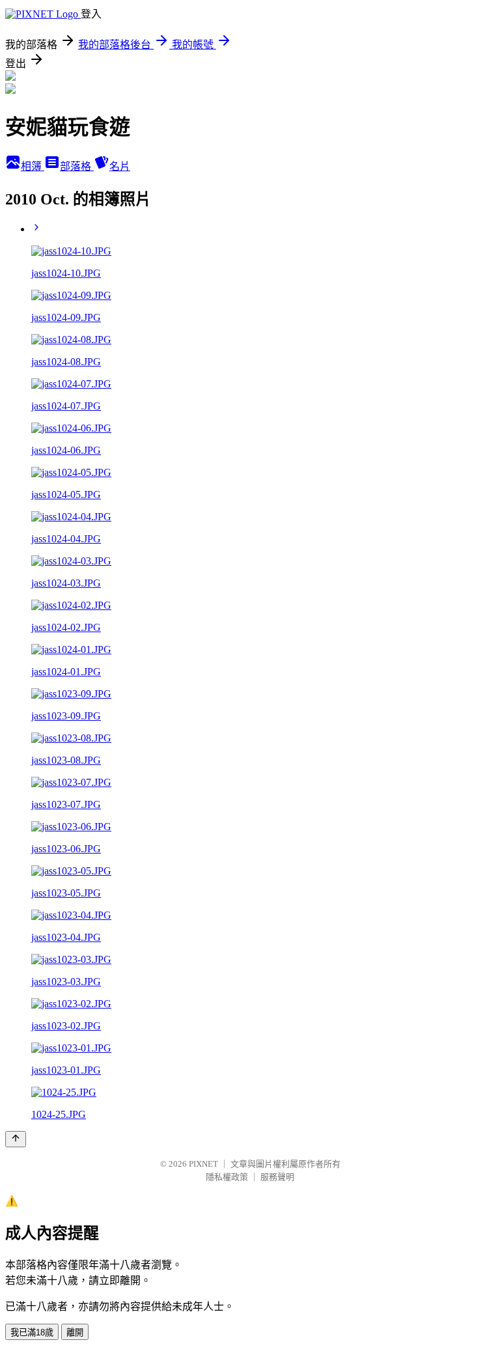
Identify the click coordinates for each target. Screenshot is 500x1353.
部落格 (77, 166)
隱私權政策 (227, 1177)
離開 (74, 1332)
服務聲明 (277, 1177)
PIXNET (203, 1164)
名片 (119, 166)
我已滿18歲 (31, 1332)
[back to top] (15, 1139)
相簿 (32, 166)
